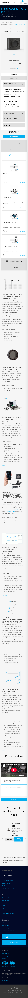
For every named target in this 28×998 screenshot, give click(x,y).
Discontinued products (8, 913)
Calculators (5, 916)
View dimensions (14, 60)
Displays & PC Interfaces (8, 888)
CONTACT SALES (14, 136)
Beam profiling (6, 883)
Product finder (6, 897)
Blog (3, 905)
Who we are (5, 953)
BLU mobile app (10, 511)
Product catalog (6, 900)
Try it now (5, 595)
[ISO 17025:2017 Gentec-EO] (12, 964)
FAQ (3, 908)
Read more (5, 980)
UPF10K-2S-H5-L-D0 (20, 24)
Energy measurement (7, 880)
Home (2, 22)
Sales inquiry (5, 925)
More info (9, 839)
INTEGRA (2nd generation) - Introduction (12, 780)
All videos (13, 799)
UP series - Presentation (14, 787)
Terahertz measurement (8, 885)
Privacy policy (10, 995)
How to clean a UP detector (14, 793)
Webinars (4, 910)
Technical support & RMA (8, 928)
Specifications (14, 78)
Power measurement (7, 24)
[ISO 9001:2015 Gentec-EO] (5, 964)
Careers (4, 958)
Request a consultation (8, 930)
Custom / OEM (5, 891)
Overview (14, 74)
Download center (6, 903)
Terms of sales (17, 995)
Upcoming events (6, 956)
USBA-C (15, 509)
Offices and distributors (8, 923)
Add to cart (18, 839)
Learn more (5, 465)
